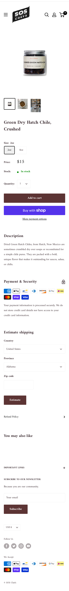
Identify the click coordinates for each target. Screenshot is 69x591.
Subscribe (16, 509)
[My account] (54, 15)
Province (9, 358)
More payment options (34, 219)
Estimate (15, 400)
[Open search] (47, 15)
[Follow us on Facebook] (6, 546)
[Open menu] (6, 14)
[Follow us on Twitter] (13, 546)
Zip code (9, 376)
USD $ (9, 527)
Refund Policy (11, 416)
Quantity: (9, 183)
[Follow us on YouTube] (28, 546)
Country (8, 340)
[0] (62, 15)
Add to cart (35, 198)
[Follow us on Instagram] (21, 546)
